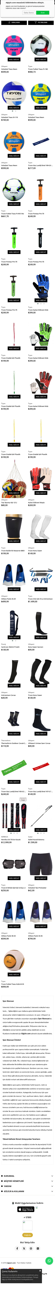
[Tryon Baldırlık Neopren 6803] (14, 527)
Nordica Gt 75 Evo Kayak (10, 839)
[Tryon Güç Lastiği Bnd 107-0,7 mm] (41, 768)
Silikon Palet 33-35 (35, 936)
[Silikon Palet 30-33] (14, 912)
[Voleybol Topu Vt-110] (14, 93)
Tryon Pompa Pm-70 (36, 213)
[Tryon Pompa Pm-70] (41, 190)
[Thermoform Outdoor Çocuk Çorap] (14, 719)
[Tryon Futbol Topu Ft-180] (41, 45)
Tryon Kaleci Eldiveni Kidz (38, 310)
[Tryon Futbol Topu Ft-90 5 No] (14, 190)
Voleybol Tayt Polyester (37, 888)
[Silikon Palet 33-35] (41, 912)
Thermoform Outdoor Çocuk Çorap (14, 743)
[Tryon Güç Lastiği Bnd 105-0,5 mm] (14, 768)
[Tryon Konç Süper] (41, 527)
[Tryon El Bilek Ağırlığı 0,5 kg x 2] (14, 864)
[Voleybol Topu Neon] (14, 45)
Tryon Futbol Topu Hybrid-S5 (12, 984)
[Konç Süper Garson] (41, 623)
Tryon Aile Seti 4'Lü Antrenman (40, 599)
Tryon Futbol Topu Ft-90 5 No (12, 213)
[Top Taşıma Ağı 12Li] (14, 479)
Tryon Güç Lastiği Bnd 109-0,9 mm (41, 165)
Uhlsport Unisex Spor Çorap (39, 743)
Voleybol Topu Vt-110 (9, 117)
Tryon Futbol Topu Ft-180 (38, 69)
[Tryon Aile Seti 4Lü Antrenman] (41, 575)
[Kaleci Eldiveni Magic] (41, 479)
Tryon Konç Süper (35, 550)
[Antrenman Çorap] (14, 671)
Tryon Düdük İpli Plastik (10, 358)
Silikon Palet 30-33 (8, 936)
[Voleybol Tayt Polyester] (41, 864)
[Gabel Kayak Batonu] (41, 816)
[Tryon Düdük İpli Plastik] (14, 334)
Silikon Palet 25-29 (8, 599)
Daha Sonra (29, 13)
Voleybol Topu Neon (9, 69)
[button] (12, 111)
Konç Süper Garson (35, 647)
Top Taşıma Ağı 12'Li (9, 502)
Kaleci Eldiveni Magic (36, 502)
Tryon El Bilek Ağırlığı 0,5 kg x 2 (13, 888)
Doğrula (27, 1235)
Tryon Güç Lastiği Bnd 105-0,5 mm (14, 791)
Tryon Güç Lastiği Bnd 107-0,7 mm (41, 791)
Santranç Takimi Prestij (10, 647)
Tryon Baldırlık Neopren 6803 (12, 550)
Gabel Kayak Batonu (36, 839)
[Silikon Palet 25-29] (14, 575)
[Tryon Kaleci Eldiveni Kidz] (41, 286)
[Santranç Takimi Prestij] (14, 623)
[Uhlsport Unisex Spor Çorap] (41, 719)
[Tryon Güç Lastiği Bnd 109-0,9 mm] (41, 142)
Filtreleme (42, 22)
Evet (43, 13)
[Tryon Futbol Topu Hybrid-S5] (14, 960)
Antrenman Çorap (8, 695)
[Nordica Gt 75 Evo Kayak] (14, 816)
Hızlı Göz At (14, 59)
